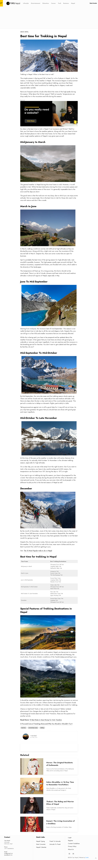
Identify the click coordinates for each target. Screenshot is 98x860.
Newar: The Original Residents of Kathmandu (59, 763)
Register (70, 840)
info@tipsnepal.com (8, 853)
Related (24, 755)
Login (69, 837)
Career (53, 3)
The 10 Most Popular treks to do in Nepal (38, 551)
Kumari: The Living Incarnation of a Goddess (60, 822)
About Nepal (24, 32)
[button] (96, 858)
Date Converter (40, 844)
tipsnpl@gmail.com (8, 855)
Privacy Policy (72, 846)
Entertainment (35, 3)
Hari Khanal (34, 735)
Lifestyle (26, 3)
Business (66, 3)
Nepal (73, 3)
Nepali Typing (40, 841)
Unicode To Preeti (55, 844)
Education (45, 3)
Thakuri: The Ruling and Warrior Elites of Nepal (60, 802)
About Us (71, 849)
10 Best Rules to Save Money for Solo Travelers (46, 720)
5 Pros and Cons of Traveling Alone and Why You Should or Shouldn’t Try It (46, 724)
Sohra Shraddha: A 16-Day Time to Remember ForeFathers (60, 783)
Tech (59, 3)
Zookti (87, 857)
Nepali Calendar (41, 847)
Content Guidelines (74, 843)
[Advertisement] (49, 18)
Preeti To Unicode (55, 841)
